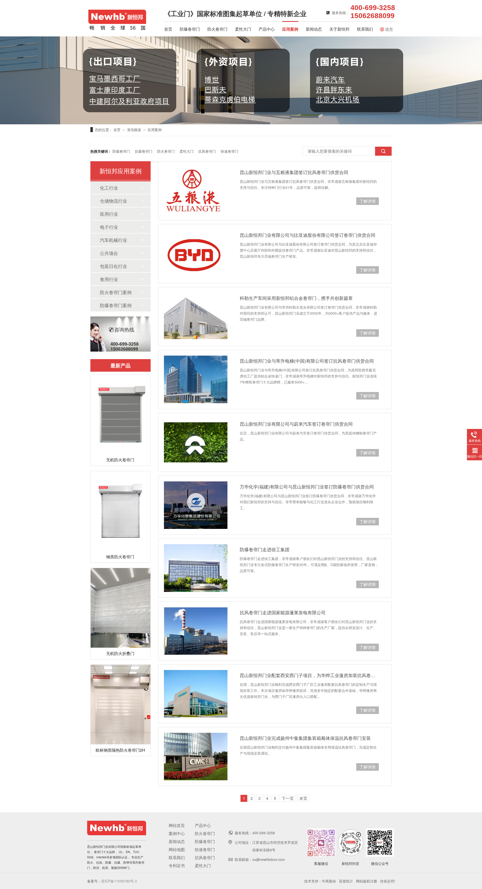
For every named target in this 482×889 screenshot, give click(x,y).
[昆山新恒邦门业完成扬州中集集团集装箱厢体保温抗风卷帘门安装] (195, 756)
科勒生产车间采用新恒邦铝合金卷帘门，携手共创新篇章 (296, 298)
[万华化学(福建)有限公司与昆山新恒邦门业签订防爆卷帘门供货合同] (195, 505)
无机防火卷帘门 (120, 460)
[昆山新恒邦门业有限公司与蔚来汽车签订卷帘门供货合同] (195, 442)
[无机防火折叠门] (120, 608)
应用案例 (290, 29)
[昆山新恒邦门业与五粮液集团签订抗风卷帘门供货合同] (195, 190)
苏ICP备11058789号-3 (119, 880)
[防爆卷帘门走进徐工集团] (195, 568)
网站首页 (177, 825)
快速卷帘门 (229, 151)
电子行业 (109, 227)
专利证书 (177, 865)
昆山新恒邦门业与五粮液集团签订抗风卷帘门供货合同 (294, 172)
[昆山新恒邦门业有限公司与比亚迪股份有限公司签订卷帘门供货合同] (195, 253)
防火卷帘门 (217, 29)
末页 (303, 798)
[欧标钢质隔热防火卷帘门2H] (120, 704)
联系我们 (365, 29)
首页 (168, 29)
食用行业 (109, 279)
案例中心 (177, 833)
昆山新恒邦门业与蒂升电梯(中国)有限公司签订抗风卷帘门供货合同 (307, 360)
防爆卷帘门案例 (116, 305)
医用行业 (109, 213)
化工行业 (109, 187)
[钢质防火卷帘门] (120, 511)
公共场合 (109, 253)
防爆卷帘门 (190, 29)
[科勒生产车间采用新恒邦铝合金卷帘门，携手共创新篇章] (195, 316)
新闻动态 (314, 29)
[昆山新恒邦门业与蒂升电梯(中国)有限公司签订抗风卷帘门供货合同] (195, 379)
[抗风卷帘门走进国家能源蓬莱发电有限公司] (195, 631)
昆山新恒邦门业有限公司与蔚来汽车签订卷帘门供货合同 (296, 423)
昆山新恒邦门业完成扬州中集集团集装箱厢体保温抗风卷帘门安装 (305, 738)
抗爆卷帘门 (143, 151)
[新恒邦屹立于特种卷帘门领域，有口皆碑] (241, 123)
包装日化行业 (113, 266)
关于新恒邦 (339, 29)
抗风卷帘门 (207, 151)
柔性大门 (243, 29)
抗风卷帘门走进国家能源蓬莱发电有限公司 (283, 612)
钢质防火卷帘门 (120, 557)
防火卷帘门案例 (116, 292)
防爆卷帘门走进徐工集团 (264, 549)
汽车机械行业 (113, 240)
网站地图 (177, 849)
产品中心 (267, 29)
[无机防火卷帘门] (120, 414)
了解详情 (367, 201)
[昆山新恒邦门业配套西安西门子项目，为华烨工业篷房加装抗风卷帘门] (195, 693)
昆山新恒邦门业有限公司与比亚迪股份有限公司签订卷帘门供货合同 (307, 235)
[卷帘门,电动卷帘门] (117, 29)
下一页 (288, 798)
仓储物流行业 (113, 200)
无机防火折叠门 (120, 653)
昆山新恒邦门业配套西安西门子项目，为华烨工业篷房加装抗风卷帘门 (309, 675)
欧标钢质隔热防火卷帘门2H (120, 750)
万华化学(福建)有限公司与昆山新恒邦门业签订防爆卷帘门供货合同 (307, 486)
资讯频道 (134, 129)
